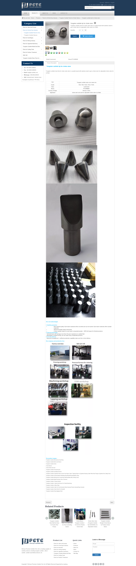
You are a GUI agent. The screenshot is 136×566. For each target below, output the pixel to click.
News (54, 13)
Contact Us (63, 13)
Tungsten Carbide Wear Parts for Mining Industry (33, 58)
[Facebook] (93, 564)
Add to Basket (89, 36)
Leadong (65, 564)
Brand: (70, 59)
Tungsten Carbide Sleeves (30, 35)
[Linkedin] (98, 564)
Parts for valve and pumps (60, 543)
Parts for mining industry (60, 549)
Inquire (75, 36)
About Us (45, 13)
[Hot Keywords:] (113, 7)
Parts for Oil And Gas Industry (30, 30)
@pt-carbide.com (109, 4)
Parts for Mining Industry (29, 40)
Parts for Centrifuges (28, 37)
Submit (96, 554)
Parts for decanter (58, 547)
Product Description (52, 63)
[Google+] (96, 564)
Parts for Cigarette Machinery (30, 43)
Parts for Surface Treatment (30, 52)
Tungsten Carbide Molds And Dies (31, 46)
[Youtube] (103, 564)
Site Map (76, 553)
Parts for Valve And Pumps (29, 27)
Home (25, 13)
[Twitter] (101, 564)
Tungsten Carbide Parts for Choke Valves (34, 32)
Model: (48, 59)
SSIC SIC (25, 55)
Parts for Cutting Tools (28, 49)
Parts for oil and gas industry (61, 545)
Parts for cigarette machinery (61, 551)
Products (35, 13)
